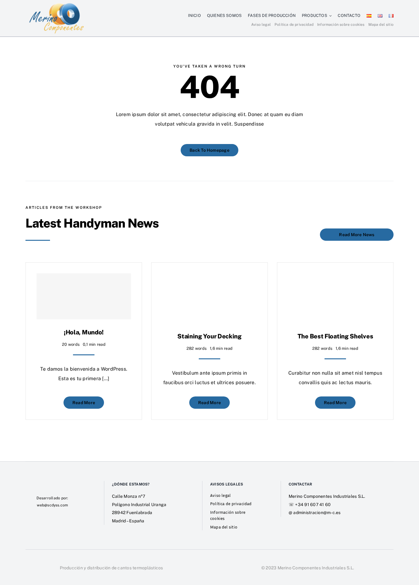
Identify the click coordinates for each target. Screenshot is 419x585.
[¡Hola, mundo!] (84, 296)
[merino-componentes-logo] (56, 4)
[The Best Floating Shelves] (335, 278)
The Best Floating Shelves (335, 336)
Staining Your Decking (209, 336)
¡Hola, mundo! (84, 332)
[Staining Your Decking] (209, 278)
